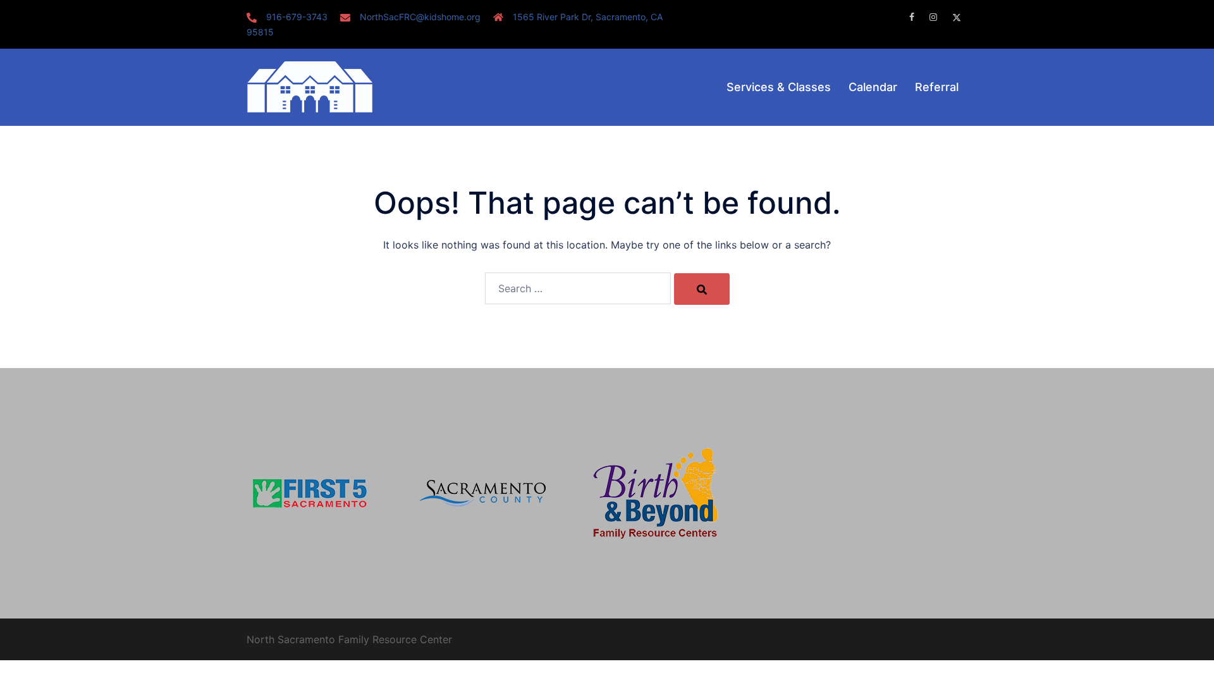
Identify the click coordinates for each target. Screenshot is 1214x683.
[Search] (702, 289)
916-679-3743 (297, 16)
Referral (937, 87)
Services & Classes (779, 87)
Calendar (873, 87)
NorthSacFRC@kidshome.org (420, 16)
